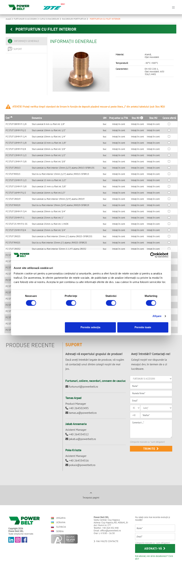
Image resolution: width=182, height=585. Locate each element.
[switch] (71, 303)
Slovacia (61, 526)
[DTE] (52, 7)
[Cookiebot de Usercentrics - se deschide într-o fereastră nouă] (152, 255)
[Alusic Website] (69, 538)
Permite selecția (90, 327)
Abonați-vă (153, 548)
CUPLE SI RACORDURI (49, 18)
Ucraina (60, 522)
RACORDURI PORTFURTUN (74, 18)
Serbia (60, 531)
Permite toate (143, 327)
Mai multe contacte (107, 541)
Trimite (149, 448)
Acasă (8, 18)
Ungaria (61, 518)
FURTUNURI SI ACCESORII (25, 18)
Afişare (157, 316)
